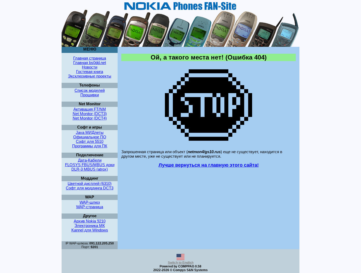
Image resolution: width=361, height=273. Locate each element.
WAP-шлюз (90, 202)
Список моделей (90, 90)
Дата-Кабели (89, 160)
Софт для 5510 (89, 141)
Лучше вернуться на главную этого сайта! (209, 165)
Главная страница (89, 58)
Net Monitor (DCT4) (90, 118)
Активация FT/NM (89, 109)
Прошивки (89, 95)
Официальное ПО (89, 137)
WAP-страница (89, 206)
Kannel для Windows (89, 230)
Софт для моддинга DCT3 (89, 188)
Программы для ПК (89, 146)
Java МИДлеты (90, 132)
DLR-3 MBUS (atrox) (89, 169)
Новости (89, 67)
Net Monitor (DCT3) (90, 113)
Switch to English (180, 263)
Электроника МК (90, 225)
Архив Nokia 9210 (89, 221)
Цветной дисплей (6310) (90, 183)
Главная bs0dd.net (89, 62)
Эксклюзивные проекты (89, 76)
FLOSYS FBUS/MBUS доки (89, 164)
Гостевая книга (89, 71)
